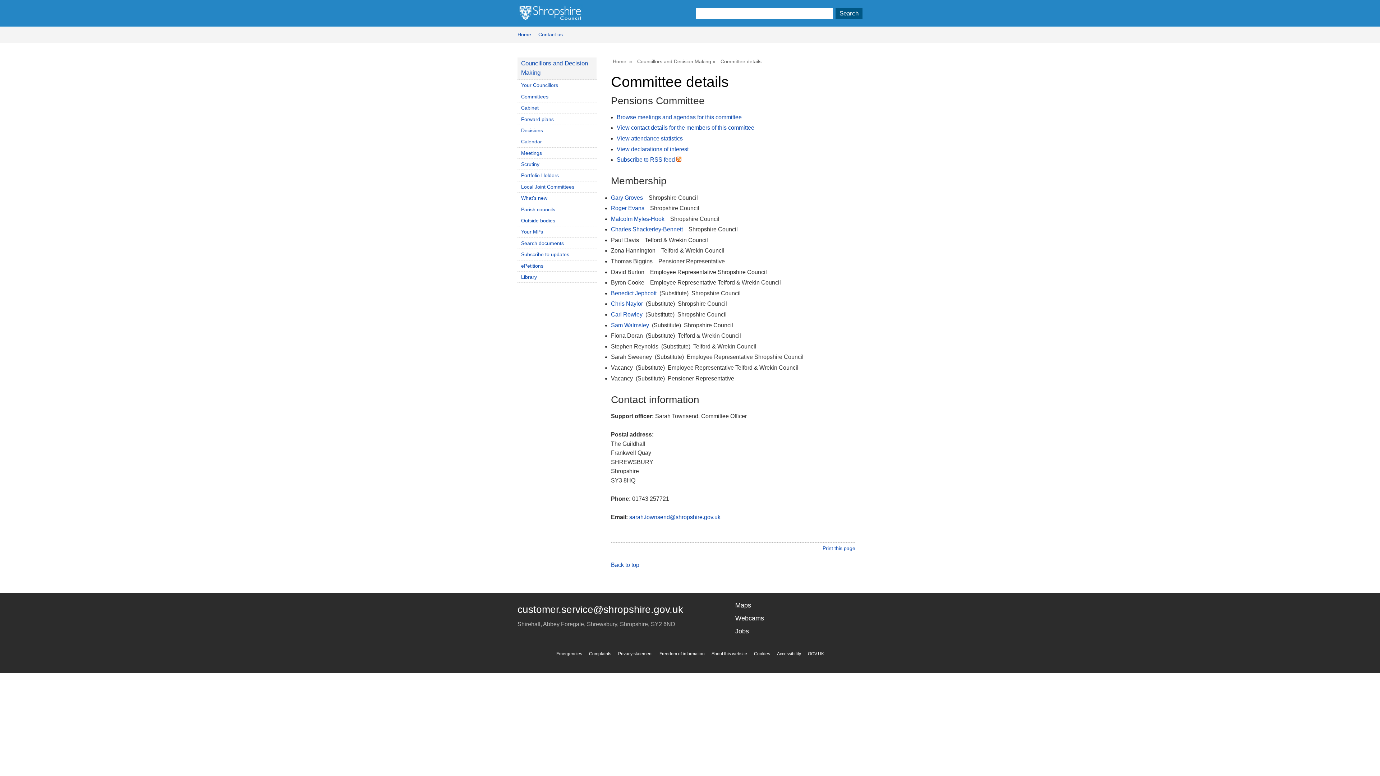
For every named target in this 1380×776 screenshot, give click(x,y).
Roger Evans (627, 208)
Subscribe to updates (545, 254)
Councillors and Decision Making (674, 61)
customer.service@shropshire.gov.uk (600, 609)
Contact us (550, 34)
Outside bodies (538, 220)
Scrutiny (530, 164)
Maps (743, 605)
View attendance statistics (650, 138)
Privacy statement (635, 653)
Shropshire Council (550, 13)
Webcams (749, 618)
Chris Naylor (627, 304)
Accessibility (789, 653)
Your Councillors (539, 85)
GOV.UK (816, 653)
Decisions (532, 130)
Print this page (839, 548)
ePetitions (532, 266)
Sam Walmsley (630, 325)
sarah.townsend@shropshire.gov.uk (675, 517)
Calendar (531, 141)
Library (529, 277)
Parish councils (538, 209)
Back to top (625, 565)
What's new (534, 198)
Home (524, 34)
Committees (534, 97)
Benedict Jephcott (634, 293)
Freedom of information (682, 653)
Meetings (531, 153)
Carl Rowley (627, 314)
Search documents (542, 243)
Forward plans (537, 119)
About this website (729, 653)
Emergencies (569, 653)
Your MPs (532, 232)
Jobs (742, 631)
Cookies (762, 653)
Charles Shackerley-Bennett (647, 229)
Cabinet (530, 108)
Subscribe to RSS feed (646, 160)
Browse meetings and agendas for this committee (679, 117)
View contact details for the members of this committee (685, 128)
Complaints (600, 653)
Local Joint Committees (547, 187)
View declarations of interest (653, 149)
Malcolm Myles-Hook (637, 219)
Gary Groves (627, 198)
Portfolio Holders (540, 175)
